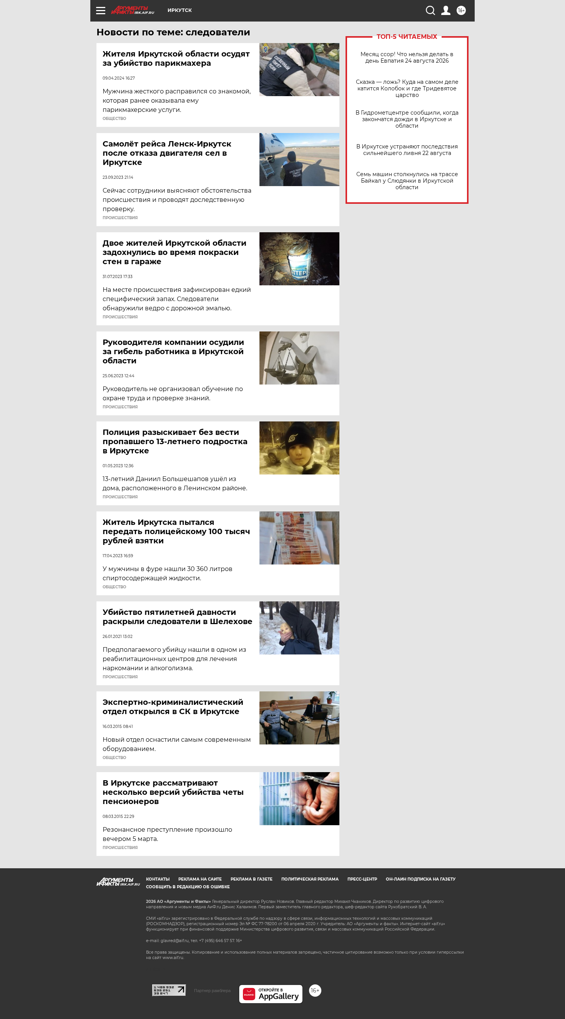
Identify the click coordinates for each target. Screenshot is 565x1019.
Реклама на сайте (200, 879)
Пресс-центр (362, 879)
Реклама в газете (252, 879)
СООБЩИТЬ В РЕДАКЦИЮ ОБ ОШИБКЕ (188, 886)
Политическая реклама (310, 879)
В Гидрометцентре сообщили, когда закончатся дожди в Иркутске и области (407, 119)
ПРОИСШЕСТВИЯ (120, 218)
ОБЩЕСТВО (114, 119)
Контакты (158, 879)
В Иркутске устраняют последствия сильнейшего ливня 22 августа (407, 150)
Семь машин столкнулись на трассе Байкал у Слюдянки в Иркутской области (407, 181)
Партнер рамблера (212, 990)
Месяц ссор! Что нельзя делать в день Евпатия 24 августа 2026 (407, 57)
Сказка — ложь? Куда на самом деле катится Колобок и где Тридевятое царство (407, 88)
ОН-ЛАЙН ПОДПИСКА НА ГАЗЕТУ (420, 879)
